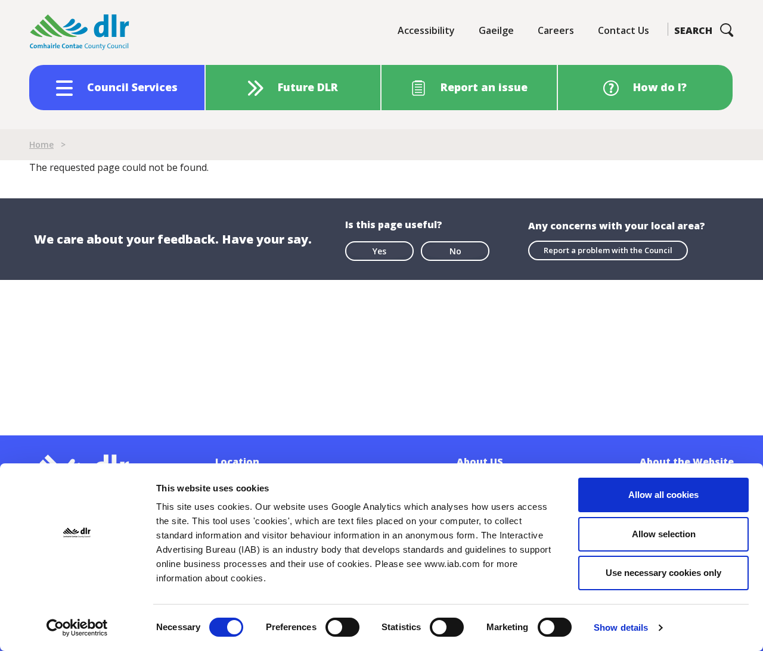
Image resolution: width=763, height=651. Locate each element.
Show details (621, 627)
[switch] (342, 626)
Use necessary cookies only (663, 573)
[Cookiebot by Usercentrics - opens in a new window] (77, 628)
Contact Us (623, 30)
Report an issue (484, 87)
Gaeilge (496, 30)
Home (41, 144)
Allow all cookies (663, 495)
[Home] (80, 32)
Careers (556, 30)
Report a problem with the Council (608, 250)
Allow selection (664, 534)
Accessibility (426, 30)
